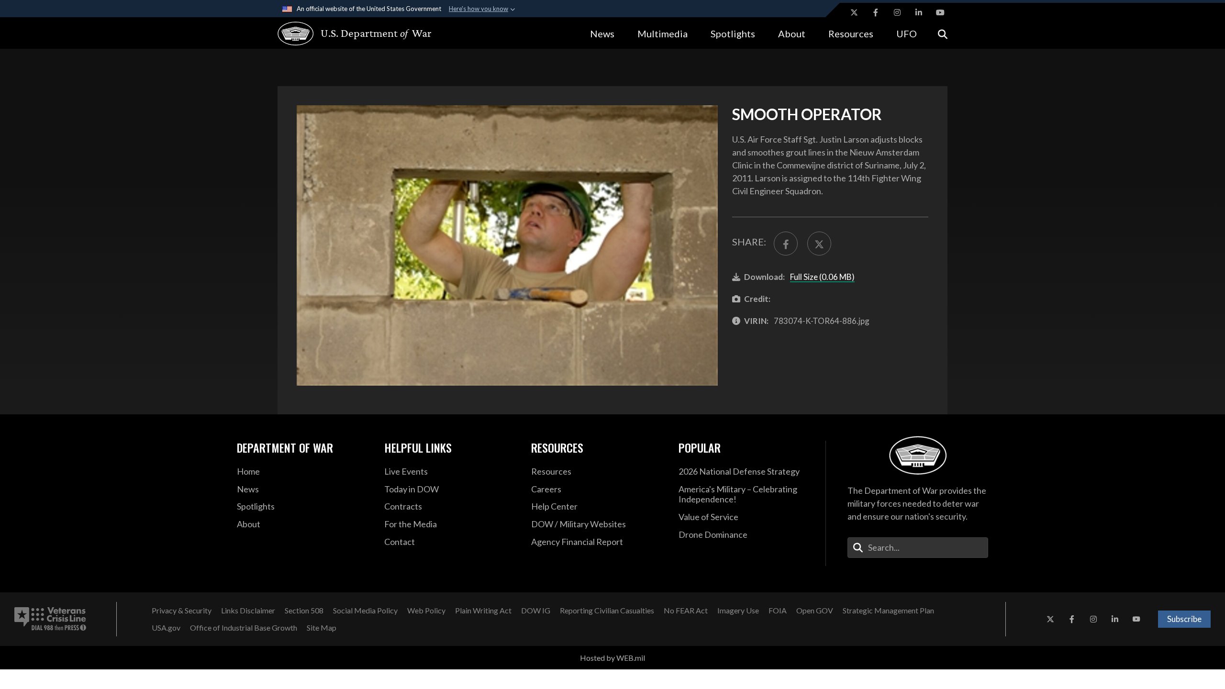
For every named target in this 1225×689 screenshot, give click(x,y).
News (602, 33)
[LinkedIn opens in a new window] (919, 12)
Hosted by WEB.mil (612, 657)
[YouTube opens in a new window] (940, 12)
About (791, 33)
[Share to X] (819, 244)
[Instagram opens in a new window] (897, 12)
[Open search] (942, 33)
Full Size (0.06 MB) (822, 277)
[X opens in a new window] (854, 12)
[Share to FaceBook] (786, 244)
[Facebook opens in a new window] (876, 12)
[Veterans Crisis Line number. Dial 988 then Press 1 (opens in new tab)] (50, 619)
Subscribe (1184, 619)
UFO (906, 33)
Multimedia (662, 33)
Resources (850, 33)
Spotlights (733, 33)
